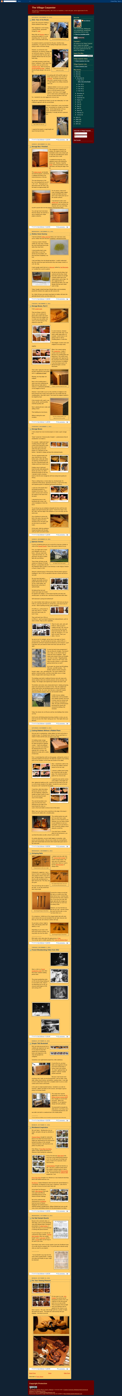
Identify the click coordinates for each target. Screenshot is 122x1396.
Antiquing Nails (37, 853)
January (79, 114)
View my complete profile (82, 34)
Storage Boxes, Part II (39, 306)
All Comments (79, 136)
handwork (49, 78)
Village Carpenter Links (81, 66)
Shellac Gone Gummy (39, 234)
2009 (77, 119)
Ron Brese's (35, 1182)
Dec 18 (80, 84)
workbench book (36, 66)
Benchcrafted (64, 1171)
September (80, 97)
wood (37, 1239)
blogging (42, 34)
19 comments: (61, 534)
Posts (77, 133)
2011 (77, 76)
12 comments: (61, 846)
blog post (52, 267)
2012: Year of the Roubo (40, 20)
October (79, 95)
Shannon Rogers (36, 1137)
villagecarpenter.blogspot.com (47, 1392)
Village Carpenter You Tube (82, 61)
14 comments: (61, 299)
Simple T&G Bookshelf (40, 1043)
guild (39, 31)
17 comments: (61, 1120)
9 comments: (61, 1369)
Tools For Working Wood (61, 940)
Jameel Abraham (50, 1166)
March (79, 110)
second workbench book (38, 68)
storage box (57, 351)
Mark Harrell (61, 1155)
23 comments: (61, 227)
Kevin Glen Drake (36, 1177)
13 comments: (61, 723)
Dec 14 (80, 86)
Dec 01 (80, 90)
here (59, 938)
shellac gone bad (45, 237)
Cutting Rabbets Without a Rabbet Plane (46, 730)
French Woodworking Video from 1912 (45, 950)
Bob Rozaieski (60, 864)
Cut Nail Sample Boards (40, 1218)
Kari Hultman (87, 20)
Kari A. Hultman (49, 1389)
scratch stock (38, 309)
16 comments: (61, 139)
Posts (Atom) (39, 1376)
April (78, 108)
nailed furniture (44, 1226)
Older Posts (67, 1373)
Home (49, 1373)
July (78, 102)
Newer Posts (32, 1373)
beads (50, 164)
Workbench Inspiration (40, 1127)
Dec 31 (80, 80)
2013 (77, 72)
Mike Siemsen (39, 1191)
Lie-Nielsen (43, 1201)
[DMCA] (79, 38)
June (78, 104)
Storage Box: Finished (40, 146)
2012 (77, 74)
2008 (77, 121)
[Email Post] (67, 139)
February (79, 112)
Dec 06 (80, 88)
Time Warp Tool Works (46, 1149)
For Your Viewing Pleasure (41, 1280)
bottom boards (38, 172)
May (78, 106)
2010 (77, 117)
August (79, 100)
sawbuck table (64, 1172)
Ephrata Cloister (37, 542)
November (80, 93)
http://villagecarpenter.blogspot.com (73, 1393)
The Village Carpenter (44, 7)
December (80, 78)
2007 (77, 123)
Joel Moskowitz (64, 267)
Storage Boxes (37, 429)
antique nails (55, 202)
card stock (42, 1238)
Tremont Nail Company (60, 858)
